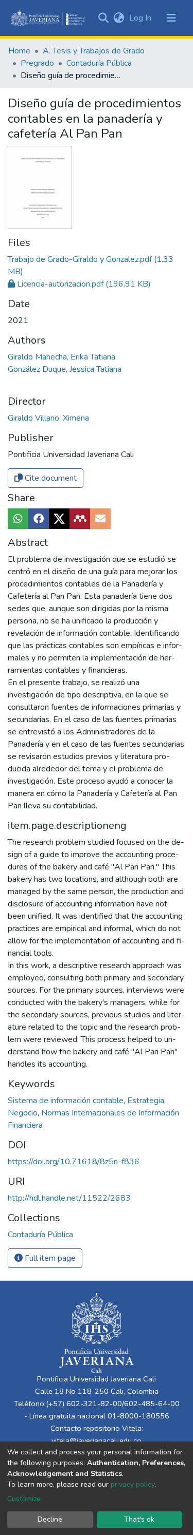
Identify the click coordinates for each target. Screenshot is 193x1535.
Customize (24, 1499)
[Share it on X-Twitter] (59, 518)
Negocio (24, 1113)
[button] (118, 18)
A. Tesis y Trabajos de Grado (94, 50)
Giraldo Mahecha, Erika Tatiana (61, 357)
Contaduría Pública (99, 63)
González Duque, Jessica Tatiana (64, 369)
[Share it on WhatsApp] (18, 518)
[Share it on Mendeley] (79, 518)
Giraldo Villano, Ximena (48, 418)
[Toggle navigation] (171, 18)
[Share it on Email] (100, 518)
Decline (50, 1519)
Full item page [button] (49, 1258)
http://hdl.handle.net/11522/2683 (69, 1198)
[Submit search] (103, 18)
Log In (141, 18)
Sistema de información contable (67, 1100)
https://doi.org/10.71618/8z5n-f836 (73, 1161)
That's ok (139, 1519)
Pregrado (37, 63)
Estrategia (146, 1100)
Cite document (50, 478)
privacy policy (132, 1484)
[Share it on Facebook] (38, 518)
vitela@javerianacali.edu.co (96, 1440)
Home (19, 50)
